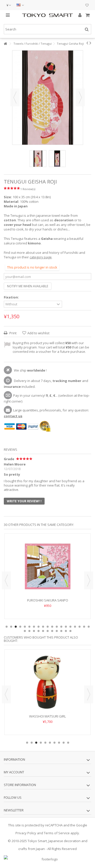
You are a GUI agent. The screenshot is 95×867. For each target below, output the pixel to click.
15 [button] (70, 627)
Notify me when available (27, 286)
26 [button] (52, 631)
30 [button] (70, 631)
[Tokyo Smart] (47, 15)
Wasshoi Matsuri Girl (47, 716)
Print (12, 333)
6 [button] (29, 627)
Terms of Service (57, 833)
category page (41, 257)
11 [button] (52, 627)
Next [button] (80, 97)
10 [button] (48, 627)
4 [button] (20, 627)
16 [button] (75, 627)
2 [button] (11, 627)
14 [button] (66, 627)
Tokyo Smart (37, 841)
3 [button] (16, 627)
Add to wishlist (38, 333)
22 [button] (34, 631)
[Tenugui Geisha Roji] (38, 159)
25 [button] (48, 631)
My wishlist (87, 6)
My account (14, 772)
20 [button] (25, 631)
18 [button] (84, 627)
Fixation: (12, 297)
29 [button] (66, 631)
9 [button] (43, 627)
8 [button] (38, 627)
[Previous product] (87, 43)
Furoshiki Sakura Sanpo (47, 600)
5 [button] (25, 627)
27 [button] (57, 631)
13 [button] (61, 627)
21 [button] (29, 631)
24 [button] (43, 631)
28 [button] (61, 631)
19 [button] (89, 627)
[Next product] (90, 43)
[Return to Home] (5, 44)
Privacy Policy (25, 833)
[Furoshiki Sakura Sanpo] (47, 566)
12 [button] (57, 627)
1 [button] (7, 627)
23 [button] (38, 631)
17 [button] (80, 627)
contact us (13, 416)
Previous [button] (15, 97)
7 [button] (34, 627)
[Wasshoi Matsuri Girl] (47, 682)
